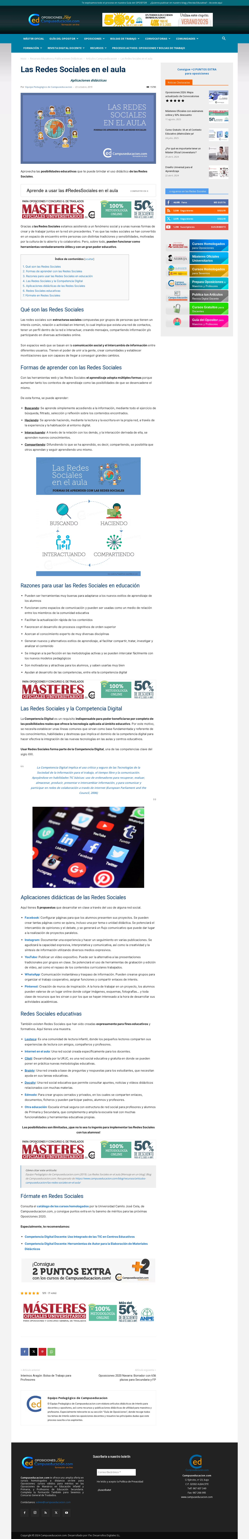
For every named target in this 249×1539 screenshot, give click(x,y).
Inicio (23, 58)
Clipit (28, 1058)
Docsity (30, 1082)
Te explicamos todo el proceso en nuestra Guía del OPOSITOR (114, 2)
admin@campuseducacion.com (53, 1502)
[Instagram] (35, 1513)
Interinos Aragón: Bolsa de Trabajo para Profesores (46, 1377)
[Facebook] (24, 1352)
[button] (223, 39)
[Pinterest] (42, 1352)
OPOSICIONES (93, 38)
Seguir (221, 210)
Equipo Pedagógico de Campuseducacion (48, 86)
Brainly (30, 1070)
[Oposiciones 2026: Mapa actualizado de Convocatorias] (218, 97)
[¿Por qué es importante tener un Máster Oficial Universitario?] (218, 153)
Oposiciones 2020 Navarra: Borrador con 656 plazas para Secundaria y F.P (127, 1377)
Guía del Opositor (62, 38)
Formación (31, 48)
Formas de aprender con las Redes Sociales (52, 271)
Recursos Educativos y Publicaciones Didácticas (56, 58)
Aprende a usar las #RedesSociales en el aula (72, 190)
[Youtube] (66, 1513)
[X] (33, 1352)
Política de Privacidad (131, 1481)
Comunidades (185, 38)
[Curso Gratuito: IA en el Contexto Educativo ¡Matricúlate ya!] (218, 135)
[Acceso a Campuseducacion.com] (197, 1471)
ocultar (89, 259)
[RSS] (45, 1513)
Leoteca (30, 1039)
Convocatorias (156, 38)
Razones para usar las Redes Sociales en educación (58, 276)
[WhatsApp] (51, 1352)
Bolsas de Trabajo (123, 38)
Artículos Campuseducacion (101, 58)
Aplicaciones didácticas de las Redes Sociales (54, 285)
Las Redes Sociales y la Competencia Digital (53, 281)
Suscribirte (218, 226)
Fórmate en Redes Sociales (41, 295)
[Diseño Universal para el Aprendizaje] (218, 172)
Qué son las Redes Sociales (42, 266)
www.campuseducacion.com (197, 1497)
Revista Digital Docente (65, 48)
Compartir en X (139, 191)
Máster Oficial (33, 38)
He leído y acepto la (120, 1481)
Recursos (96, 48)
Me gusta (220, 202)
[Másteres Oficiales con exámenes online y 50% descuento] (218, 116)
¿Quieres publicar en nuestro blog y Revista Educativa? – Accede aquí (186, 2)
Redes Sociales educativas (41, 290)
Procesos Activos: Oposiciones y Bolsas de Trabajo (148, 48)
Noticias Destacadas (179, 82)
